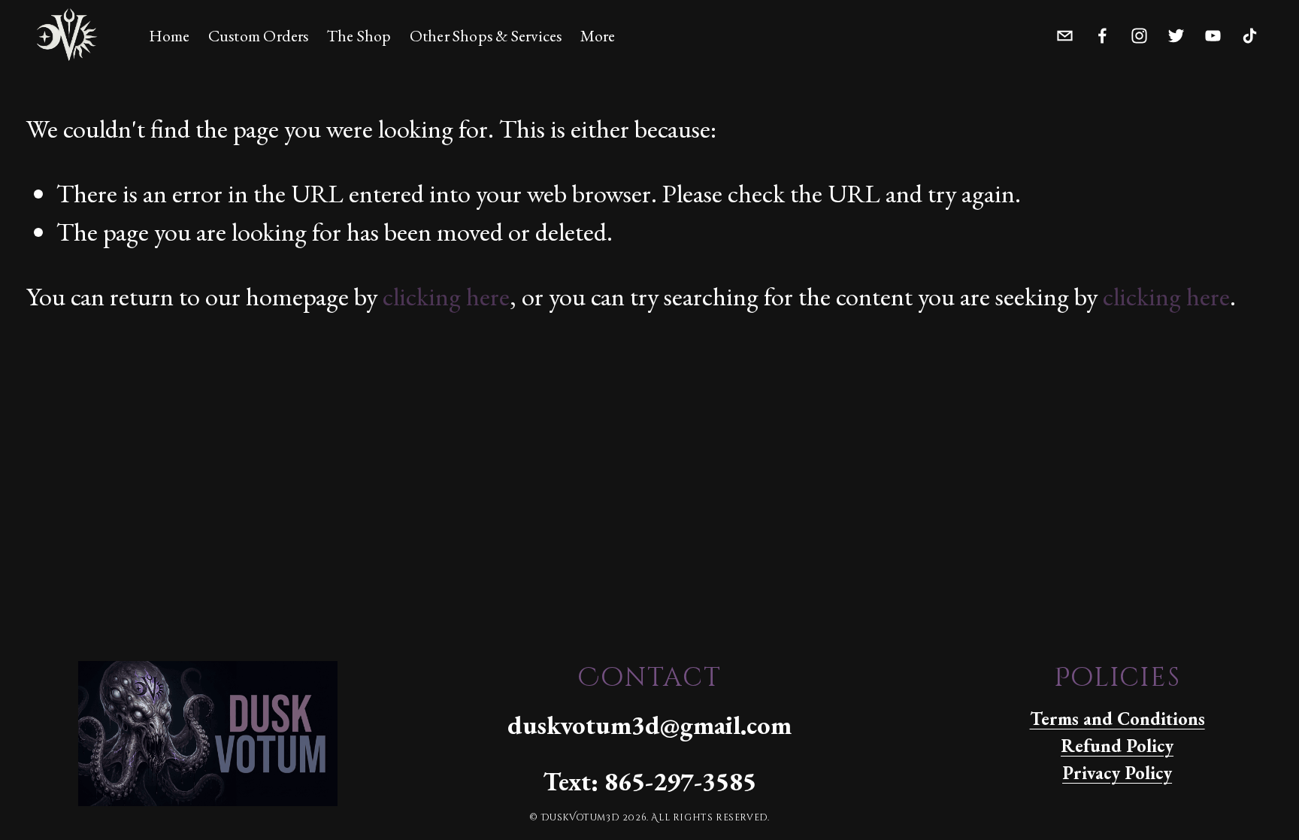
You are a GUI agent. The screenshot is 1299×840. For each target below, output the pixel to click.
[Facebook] (1102, 32)
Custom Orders (258, 36)
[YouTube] (1213, 32)
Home (169, 36)
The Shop (359, 36)
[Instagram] (1139, 32)
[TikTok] (1249, 32)
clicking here (446, 296)
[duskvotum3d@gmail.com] (1064, 32)
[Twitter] (1176, 32)
